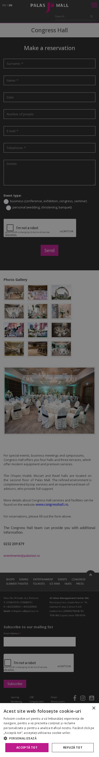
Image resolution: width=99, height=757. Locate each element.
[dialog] (49, 730)
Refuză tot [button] (72, 747)
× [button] (93, 708)
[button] (49, 738)
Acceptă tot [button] (26, 747)
